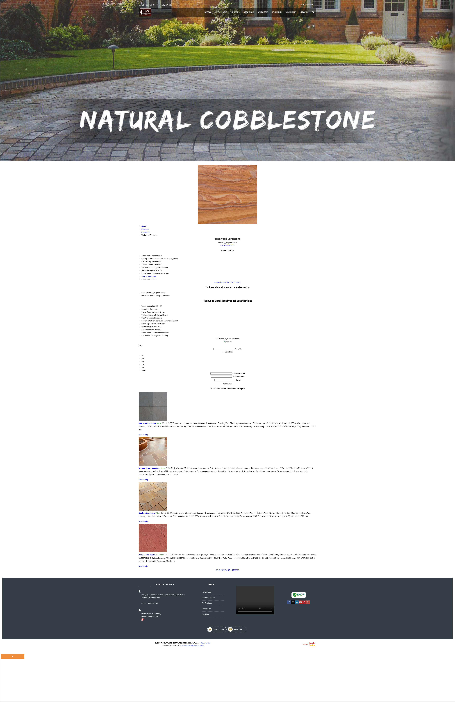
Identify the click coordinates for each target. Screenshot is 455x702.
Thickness (145, 309)
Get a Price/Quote (227, 245)
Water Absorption (148, 306)
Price (143, 293)
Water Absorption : (201, 427)
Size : (290, 423)
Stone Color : (179, 427)
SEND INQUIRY (221, 570)
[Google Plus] (308, 603)
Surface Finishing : (155, 471)
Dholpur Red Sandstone (149, 555)
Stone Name (146, 333)
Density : (279, 427)
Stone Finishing (277, 12)
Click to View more (148, 276)
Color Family (146, 327)
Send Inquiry (236, 282)
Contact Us (304, 12)
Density (144, 321)
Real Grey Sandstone (147, 423)
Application (145, 336)
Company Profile (221, 12)
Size (143, 318)
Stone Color (146, 312)
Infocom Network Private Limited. (193, 645)
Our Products (235, 12)
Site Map (205, 614)
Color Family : (250, 427)
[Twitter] (293, 603)
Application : (223, 423)
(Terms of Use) (206, 643)
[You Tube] (300, 603)
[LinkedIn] (297, 603)
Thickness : (167, 475)
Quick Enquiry (291, 12)
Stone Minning (249, 12)
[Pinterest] (304, 603)
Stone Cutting (263, 12)
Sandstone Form (148, 330)
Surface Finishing (148, 315)
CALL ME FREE (233, 570)
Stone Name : (227, 427)
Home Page (208, 12)
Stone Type (145, 324)
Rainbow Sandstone (147, 513)
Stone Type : (266, 423)
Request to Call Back (222, 282)
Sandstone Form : (247, 423)
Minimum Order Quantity (150, 296)
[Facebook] (289, 603)
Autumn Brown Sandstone (150, 468)
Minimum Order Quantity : (196, 423)
